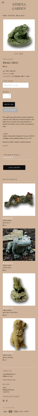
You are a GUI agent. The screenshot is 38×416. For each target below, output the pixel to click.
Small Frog (20, 15)
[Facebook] (6, 401)
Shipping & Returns (8, 390)
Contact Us (6, 392)
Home (5, 15)
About (4, 388)
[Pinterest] (4, 401)
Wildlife (11, 15)
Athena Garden (19, 6)
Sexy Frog (6, 223)
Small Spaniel (8, 357)
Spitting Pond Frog (10, 312)
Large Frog (7, 268)
